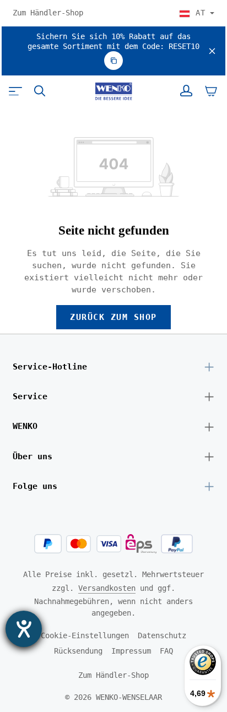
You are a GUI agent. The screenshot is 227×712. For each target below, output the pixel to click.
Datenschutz (162, 635)
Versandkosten (107, 588)
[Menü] (15, 91)
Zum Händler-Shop (48, 12)
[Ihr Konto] (186, 91)
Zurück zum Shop (113, 317)
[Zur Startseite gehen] (113, 91)
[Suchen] (40, 91)
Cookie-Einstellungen (85, 635)
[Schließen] (212, 51)
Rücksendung (78, 650)
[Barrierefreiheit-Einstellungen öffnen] (24, 629)
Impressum (131, 650)
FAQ (166, 650)
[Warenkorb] (211, 91)
